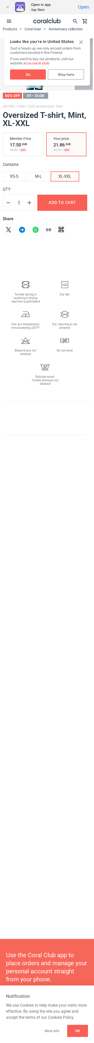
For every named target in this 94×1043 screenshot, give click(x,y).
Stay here (66, 74)
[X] (9, 230)
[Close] (7, 7)
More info (52, 1031)
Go (28, 74)
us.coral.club (38, 63)
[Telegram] (22, 230)
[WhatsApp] (36, 230)
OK (77, 1031)
